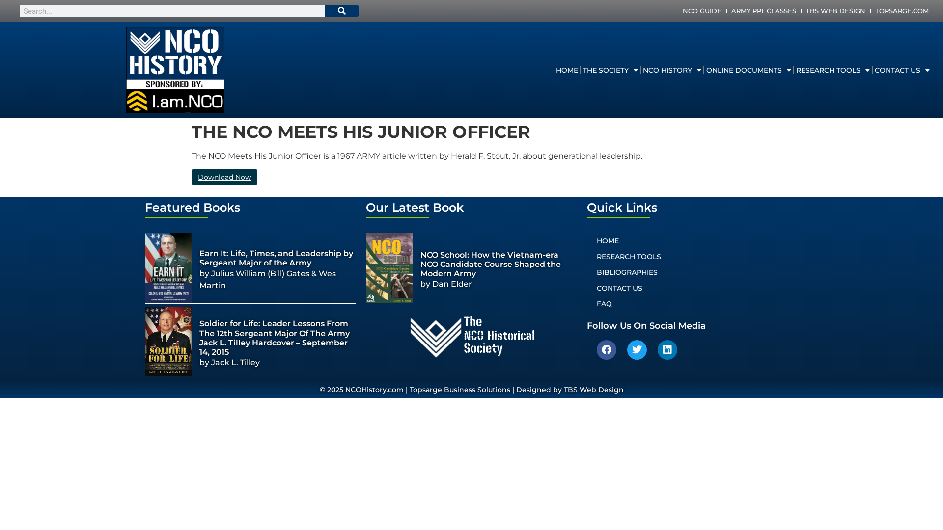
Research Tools (828, 70)
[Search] (342, 11)
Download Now (224, 177)
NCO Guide (702, 11)
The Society (606, 70)
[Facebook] (606, 350)
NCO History (667, 70)
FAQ (604, 303)
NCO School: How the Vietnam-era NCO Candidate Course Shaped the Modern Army (490, 264)
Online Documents (744, 70)
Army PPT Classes (763, 11)
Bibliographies (627, 272)
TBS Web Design (835, 11)
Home (567, 70)
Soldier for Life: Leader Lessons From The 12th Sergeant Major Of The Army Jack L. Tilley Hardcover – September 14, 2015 (274, 338)
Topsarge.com (902, 11)
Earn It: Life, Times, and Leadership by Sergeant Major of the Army (276, 258)
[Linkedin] (667, 350)
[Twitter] (637, 350)
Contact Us (897, 70)
